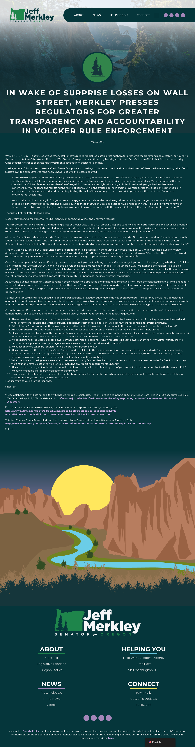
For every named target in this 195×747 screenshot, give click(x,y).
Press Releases (51, 692)
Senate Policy (31, 731)
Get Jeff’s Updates (143, 698)
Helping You (119, 15)
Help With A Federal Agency (143, 657)
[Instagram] (171, 15)
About (79, 15)
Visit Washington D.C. (143, 669)
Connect (143, 15)
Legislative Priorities (51, 663)
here (111, 738)
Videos (51, 704)
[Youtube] (177, 15)
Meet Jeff (51, 657)
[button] (156, 15)
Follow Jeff (143, 704)
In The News (51, 698)
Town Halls (143, 692)
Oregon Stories (51, 669)
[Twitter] (183, 15)
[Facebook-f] (166, 15)
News (97, 15)
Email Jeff (143, 663)
